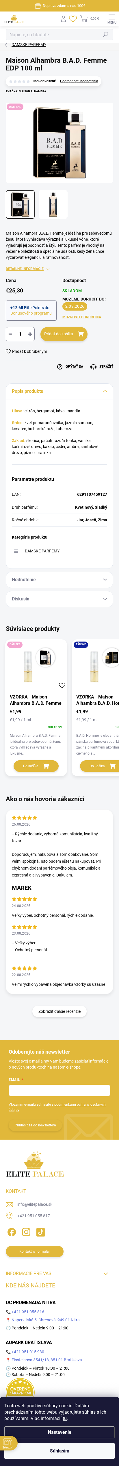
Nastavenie (59, 1432)
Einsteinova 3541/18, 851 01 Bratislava (47, 1360)
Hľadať (105, 34)
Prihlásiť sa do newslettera (35, 1125)
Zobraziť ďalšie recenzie (59, 1011)
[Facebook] (11, 1231)
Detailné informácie (25, 269)
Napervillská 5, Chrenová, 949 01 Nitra (46, 1320)
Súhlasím (59, 1451)
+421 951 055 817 (33, 1216)
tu (65, 1418)
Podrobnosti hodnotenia (79, 81)
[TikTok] (40, 1231)
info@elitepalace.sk (34, 1204)
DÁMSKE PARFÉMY (42, 551)
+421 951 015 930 (28, 1352)
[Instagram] (25, 1231)
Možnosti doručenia (81, 317)
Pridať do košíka (58, 334)
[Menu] (112, 19)
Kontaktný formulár (34, 1251)
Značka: (26, 91)
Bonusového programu (31, 313)
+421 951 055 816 (28, 1312)
